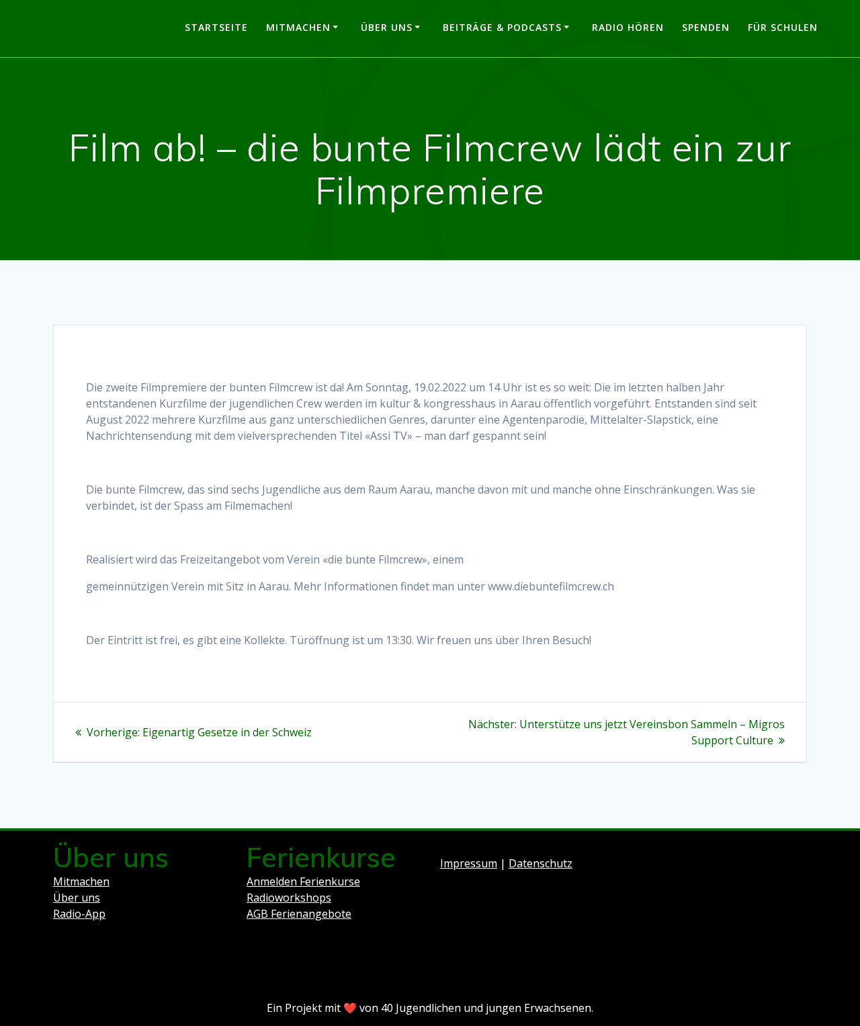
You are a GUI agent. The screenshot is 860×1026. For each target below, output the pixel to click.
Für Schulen (783, 27)
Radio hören (628, 27)
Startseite (216, 27)
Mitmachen (298, 27)
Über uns (387, 27)
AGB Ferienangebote (299, 913)
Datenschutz (540, 863)
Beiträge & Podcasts (502, 27)
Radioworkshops (289, 897)
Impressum (468, 863)
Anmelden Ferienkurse (303, 881)
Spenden (706, 27)
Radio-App (79, 913)
